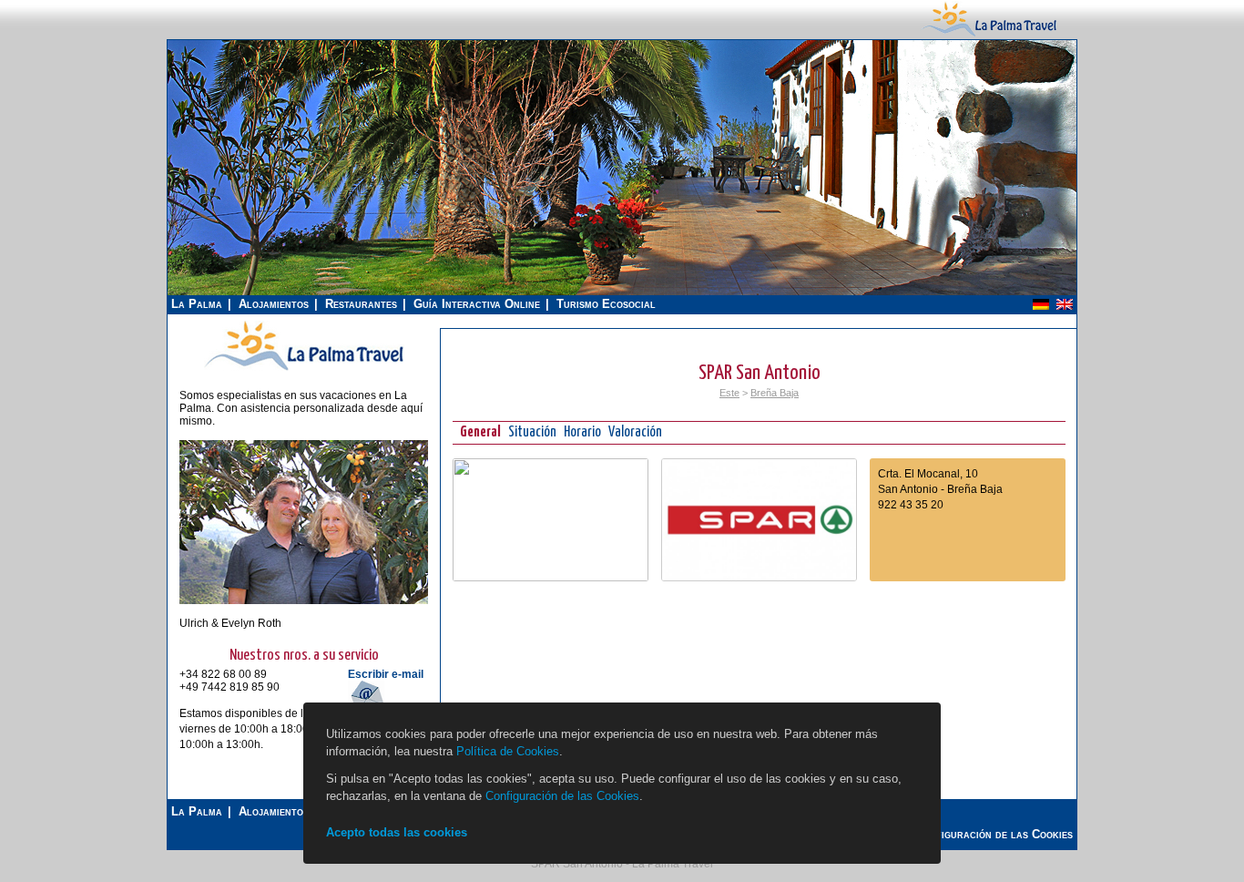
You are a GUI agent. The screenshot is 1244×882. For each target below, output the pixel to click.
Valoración (635, 432)
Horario (582, 432)
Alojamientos (274, 304)
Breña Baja (774, 392)
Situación (532, 432)
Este (729, 392)
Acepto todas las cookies (396, 832)
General (480, 432)
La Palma (196, 304)
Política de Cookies (507, 751)
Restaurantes (361, 304)
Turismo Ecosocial (606, 304)
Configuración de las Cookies (562, 796)
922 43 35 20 (910, 504)
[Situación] (550, 577)
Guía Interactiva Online (476, 304)
